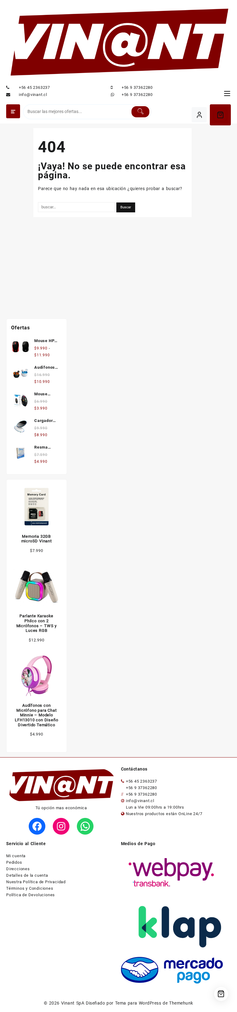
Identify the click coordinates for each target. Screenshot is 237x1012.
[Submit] (140, 111)
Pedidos (14, 862)
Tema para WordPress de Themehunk (154, 1003)
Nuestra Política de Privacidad (36, 882)
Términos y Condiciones (29, 888)
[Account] (199, 114)
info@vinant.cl (33, 94)
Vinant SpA (72, 1003)
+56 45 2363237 (34, 87)
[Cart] (220, 115)
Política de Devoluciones (30, 895)
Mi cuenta (16, 855)
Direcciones (18, 868)
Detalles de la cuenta (27, 875)
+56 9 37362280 (137, 87)
